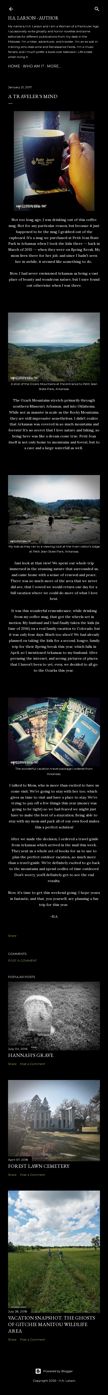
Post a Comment (22, 960)
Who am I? (33, 66)
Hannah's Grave (30, 1055)
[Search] (97, 8)
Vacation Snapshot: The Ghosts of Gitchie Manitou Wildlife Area (51, 1324)
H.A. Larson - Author (33, 18)
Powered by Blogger (58, 1371)
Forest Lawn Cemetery (38, 1166)
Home (14, 66)
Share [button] (12, 936)
